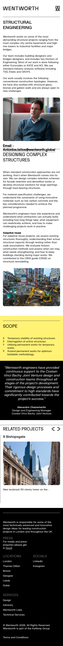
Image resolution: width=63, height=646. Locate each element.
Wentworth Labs (12, 609)
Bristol (6, 570)
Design (7, 600)
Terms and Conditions (15, 637)
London (7, 561)
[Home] (20, 8)
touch (9, 548)
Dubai (6, 585)
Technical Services (14, 614)
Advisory (8, 605)
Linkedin (38, 561)
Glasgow (8, 575)
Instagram (39, 566)
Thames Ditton (11, 566)
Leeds (6, 580)
